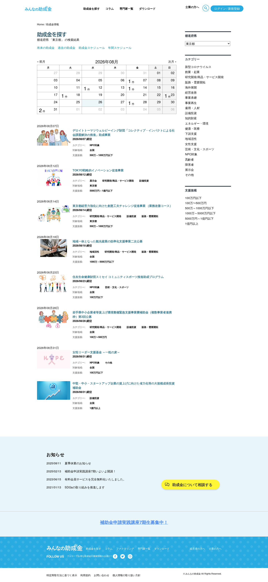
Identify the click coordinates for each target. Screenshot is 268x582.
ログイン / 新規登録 (227, 8)
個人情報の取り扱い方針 (126, 575)
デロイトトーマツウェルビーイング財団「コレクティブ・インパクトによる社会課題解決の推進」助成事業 (124, 132)
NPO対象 (95, 145)
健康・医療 (192, 128)
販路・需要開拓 (150, 216)
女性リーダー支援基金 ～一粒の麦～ (96, 352)
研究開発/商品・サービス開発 (118, 180)
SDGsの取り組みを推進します (85, 487)
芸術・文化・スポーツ (117, 287)
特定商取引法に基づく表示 (61, 575)
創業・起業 (192, 72)
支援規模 (191, 190)
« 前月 (41, 61)
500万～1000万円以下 (101, 155)
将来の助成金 (46, 48)
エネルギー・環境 (196, 123)
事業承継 (191, 97)
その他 (108, 362)
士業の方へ (192, 7)
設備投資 (144, 180)
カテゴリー (192, 59)
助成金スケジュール (92, 48)
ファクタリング (125, 548)
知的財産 (191, 118)
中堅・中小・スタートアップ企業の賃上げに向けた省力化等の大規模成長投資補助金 (124, 385)
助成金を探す (91, 9)
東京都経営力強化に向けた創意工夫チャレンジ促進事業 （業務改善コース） (122, 206)
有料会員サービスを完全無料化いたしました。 (95, 479)
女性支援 (191, 144)
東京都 (93, 185)
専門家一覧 (126, 9)
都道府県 (191, 36)
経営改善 (191, 92)
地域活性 (94, 251)
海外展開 (191, 87)
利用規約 (85, 575)
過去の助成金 (66, 48)
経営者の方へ (197, 548)
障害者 (189, 164)
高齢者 (189, 159)
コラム (110, 9)
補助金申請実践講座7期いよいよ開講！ (90, 471)
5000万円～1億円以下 (101, 190)
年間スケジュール (119, 48)
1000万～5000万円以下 (102, 261)
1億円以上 (95, 408)
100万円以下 (96, 297)
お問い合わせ (101, 575)
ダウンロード (147, 9)
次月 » (172, 61)
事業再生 (191, 103)
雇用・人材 (192, 108)
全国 (92, 150)
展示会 (93, 180)
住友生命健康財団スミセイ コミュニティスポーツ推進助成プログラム (118, 277)
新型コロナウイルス (198, 67)
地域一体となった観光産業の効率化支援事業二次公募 (108, 241)
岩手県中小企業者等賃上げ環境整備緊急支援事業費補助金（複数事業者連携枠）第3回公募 (122, 314)
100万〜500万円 (98, 337)
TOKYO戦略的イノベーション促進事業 (98, 170)
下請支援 (191, 133)
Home (40, 24)
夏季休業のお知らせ (78, 463)
